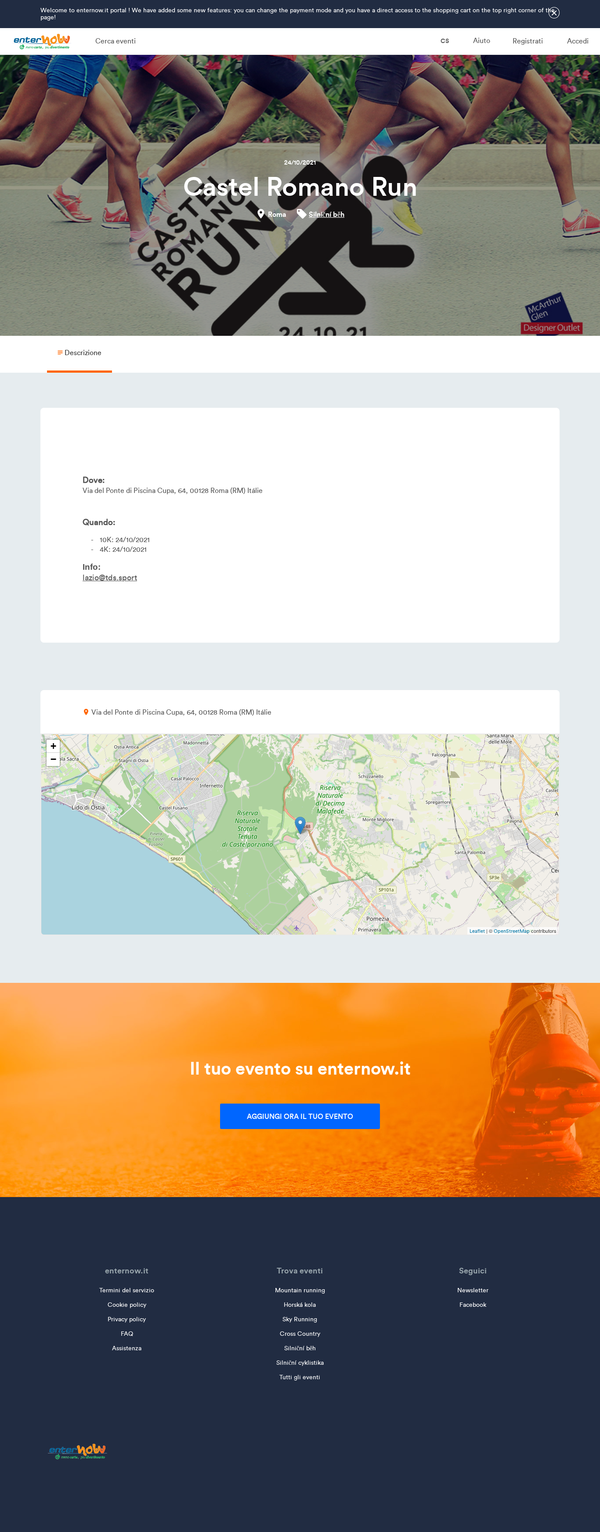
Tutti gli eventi (299, 1377)
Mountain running (300, 1290)
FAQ (127, 1334)
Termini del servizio (126, 1290)
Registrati (528, 41)
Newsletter (472, 1290)
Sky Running (299, 1319)
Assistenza (126, 1348)
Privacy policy (127, 1319)
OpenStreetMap (512, 931)
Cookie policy (127, 1305)
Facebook (472, 1305)
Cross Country (300, 1334)
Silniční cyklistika (300, 1363)
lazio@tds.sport (110, 578)
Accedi (578, 41)
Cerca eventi (115, 41)
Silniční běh (326, 214)
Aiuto (481, 40)
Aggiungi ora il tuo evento (300, 1116)
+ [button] (53, 746)
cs (444, 41)
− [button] (53, 759)
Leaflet (477, 931)
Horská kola (300, 1305)
